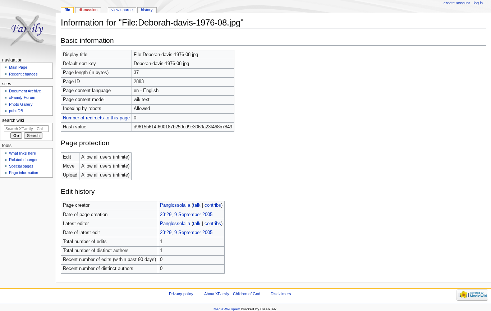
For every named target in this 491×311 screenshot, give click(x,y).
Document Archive (25, 91)
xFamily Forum (22, 97)
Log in (478, 3)
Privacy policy (181, 294)
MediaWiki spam (227, 309)
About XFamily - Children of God (232, 294)
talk (197, 205)
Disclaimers (281, 294)
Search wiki (13, 120)
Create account (457, 3)
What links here (22, 153)
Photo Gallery (21, 104)
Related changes (23, 159)
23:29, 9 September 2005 (186, 214)
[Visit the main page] (28, 28)
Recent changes (23, 74)
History (147, 10)
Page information (23, 172)
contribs (213, 205)
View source (122, 10)
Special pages (21, 166)
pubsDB (16, 111)
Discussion (88, 10)
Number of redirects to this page (96, 117)
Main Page (18, 67)
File (67, 10)
